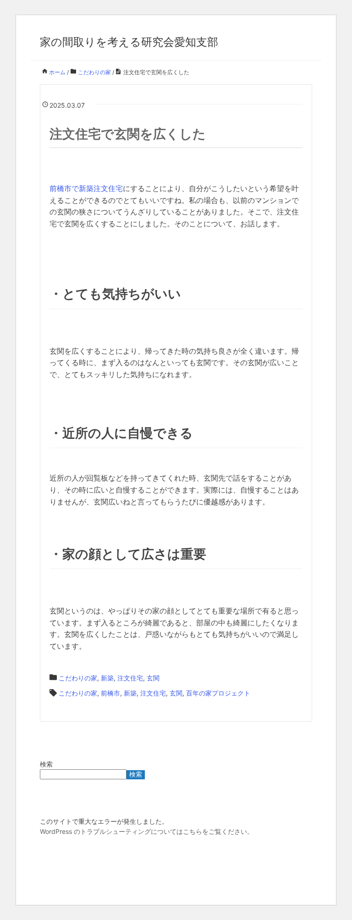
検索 (46, 764)
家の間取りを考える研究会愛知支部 (129, 42)
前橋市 (110, 693)
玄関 (153, 678)
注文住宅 (130, 678)
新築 (107, 678)
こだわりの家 (78, 678)
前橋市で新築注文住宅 (86, 188)
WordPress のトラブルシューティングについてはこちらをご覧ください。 (146, 831)
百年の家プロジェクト (218, 693)
